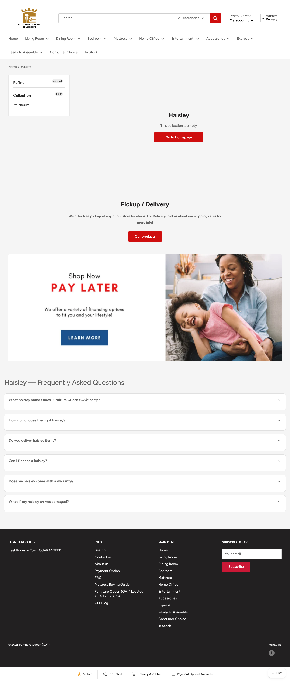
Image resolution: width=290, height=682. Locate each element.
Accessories (215, 39)
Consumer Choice (64, 52)
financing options (43, 471)
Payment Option (107, 571)
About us (101, 564)
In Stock (91, 52)
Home (13, 39)
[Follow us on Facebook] (272, 653)
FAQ (98, 578)
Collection (22, 95)
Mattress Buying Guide (112, 584)
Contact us (103, 557)
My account (239, 20)
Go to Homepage (179, 137)
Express (243, 39)
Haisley (23, 105)
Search (100, 550)
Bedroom (95, 39)
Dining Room (66, 39)
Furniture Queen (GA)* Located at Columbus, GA (119, 593)
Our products (145, 236)
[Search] (215, 18)
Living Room (34, 39)
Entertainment (182, 39)
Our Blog (101, 603)
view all (57, 81)
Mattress (120, 39)
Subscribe (236, 567)
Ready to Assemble (23, 52)
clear (59, 93)
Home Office (149, 39)
